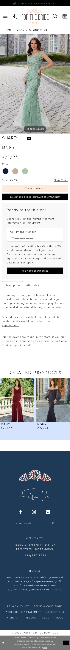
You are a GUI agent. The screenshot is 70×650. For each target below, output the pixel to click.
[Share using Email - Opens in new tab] (29, 138)
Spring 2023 (38, 30)
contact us (57, 341)
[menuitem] (5, 16)
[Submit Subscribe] (52, 523)
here (45, 647)
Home (8, 30)
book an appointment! (16, 345)
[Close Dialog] (3, 642)
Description (12, 285)
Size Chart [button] (61, 180)
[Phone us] (15, 16)
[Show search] (55, 16)
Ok (66, 642)
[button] (5, 16)
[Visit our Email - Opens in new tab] (48, 512)
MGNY (20, 30)
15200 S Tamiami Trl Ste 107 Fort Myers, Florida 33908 (35, 546)
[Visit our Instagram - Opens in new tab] (34, 512)
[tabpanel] (35, 83)
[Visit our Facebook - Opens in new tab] (20, 512)
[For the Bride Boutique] (35, 16)
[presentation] (17, 400)
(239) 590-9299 (35, 555)
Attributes (32, 285)
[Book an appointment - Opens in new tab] (65, 16)
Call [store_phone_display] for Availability (35, 197)
